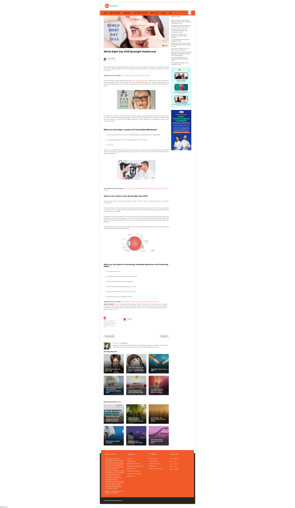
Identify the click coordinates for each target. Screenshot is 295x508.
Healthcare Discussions (156, 468)
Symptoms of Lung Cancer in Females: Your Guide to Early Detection (179, 36)
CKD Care (130, 458)
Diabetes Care (131, 461)
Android (110, 309)
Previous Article (109, 336)
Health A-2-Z (154, 13)
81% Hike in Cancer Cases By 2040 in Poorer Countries (157, 391)
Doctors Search (153, 458)
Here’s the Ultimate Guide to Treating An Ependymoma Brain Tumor (179, 59)
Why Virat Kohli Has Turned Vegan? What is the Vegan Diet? (139, 301)
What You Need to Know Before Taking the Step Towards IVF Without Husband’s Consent (181, 22)
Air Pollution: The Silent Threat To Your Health (158, 419)
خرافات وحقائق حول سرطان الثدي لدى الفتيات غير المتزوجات (180, 63)
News (115, 59)
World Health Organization (140, 80)
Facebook (175, 458)
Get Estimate (153, 466)
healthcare (159, 208)
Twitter (175, 461)
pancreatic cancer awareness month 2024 (157, 441)
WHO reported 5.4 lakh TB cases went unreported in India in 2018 (113, 390)
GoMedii (116, 304)
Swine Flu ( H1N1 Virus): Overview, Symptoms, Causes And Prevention (136, 369)
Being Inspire (131, 468)
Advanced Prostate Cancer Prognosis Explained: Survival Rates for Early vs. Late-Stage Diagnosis (181, 53)
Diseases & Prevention (133, 463)
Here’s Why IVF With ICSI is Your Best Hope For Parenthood (180, 49)
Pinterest (175, 466)
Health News (131, 476)
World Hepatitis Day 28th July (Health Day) (135, 391)
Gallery (163, 13)
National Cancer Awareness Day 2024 (135, 441)
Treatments (127, 13)
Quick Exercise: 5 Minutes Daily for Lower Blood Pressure (135, 419)
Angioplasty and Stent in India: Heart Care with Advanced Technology (181, 26)
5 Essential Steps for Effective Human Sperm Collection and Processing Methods (179, 30)
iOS (116, 309)
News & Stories (115, 13)
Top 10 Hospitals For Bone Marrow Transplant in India (180, 40)
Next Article (164, 336)
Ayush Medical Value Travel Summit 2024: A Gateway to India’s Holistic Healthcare (113, 419)
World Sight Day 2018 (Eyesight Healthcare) (130, 51)
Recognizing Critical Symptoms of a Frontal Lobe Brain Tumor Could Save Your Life (181, 45)
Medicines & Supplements (135, 466)
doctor (134, 286)
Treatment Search (154, 463)
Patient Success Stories (134, 473)
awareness (107, 68)
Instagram (176, 469)
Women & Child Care (133, 471)
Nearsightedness (107, 323)
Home (105, 13)
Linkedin (175, 464)
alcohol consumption (129, 291)
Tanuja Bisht (111, 58)
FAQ (170, 13)
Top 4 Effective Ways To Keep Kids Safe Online (135, 75)
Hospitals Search (154, 461)
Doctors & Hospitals (140, 13)
